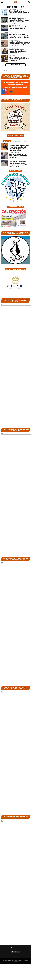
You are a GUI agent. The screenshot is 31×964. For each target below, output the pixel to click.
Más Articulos (15, 64)
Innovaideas (15, 961)
